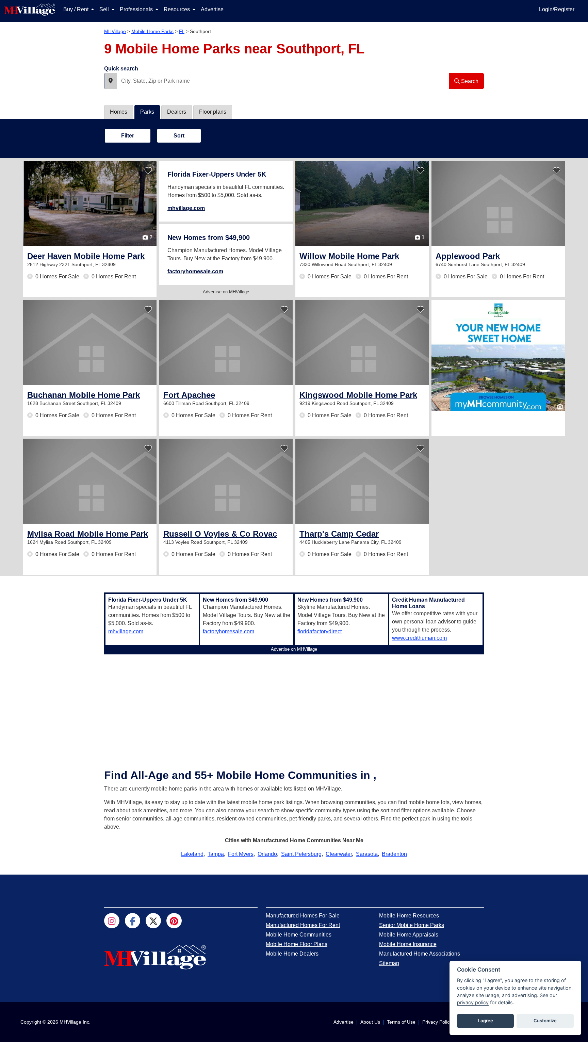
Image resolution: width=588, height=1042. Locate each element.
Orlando (267, 854)
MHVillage (115, 31)
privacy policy (473, 1002)
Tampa (216, 854)
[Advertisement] (294, 704)
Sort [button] (179, 136)
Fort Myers (241, 854)
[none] (498, 355)
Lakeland (192, 854)
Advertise (212, 9)
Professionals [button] (137, 9)
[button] (110, 81)
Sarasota (367, 854)
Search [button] (469, 81)
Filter (127, 136)
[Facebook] (132, 920)
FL (181, 31)
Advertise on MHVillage (226, 291)
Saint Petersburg (301, 854)
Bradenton (394, 854)
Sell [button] (104, 9)
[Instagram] (111, 920)
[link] (86, 256)
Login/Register (556, 9)
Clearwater (339, 854)
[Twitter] (153, 920)
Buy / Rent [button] (76, 9)
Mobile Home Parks (152, 31)
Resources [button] (177, 9)
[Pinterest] (174, 920)
